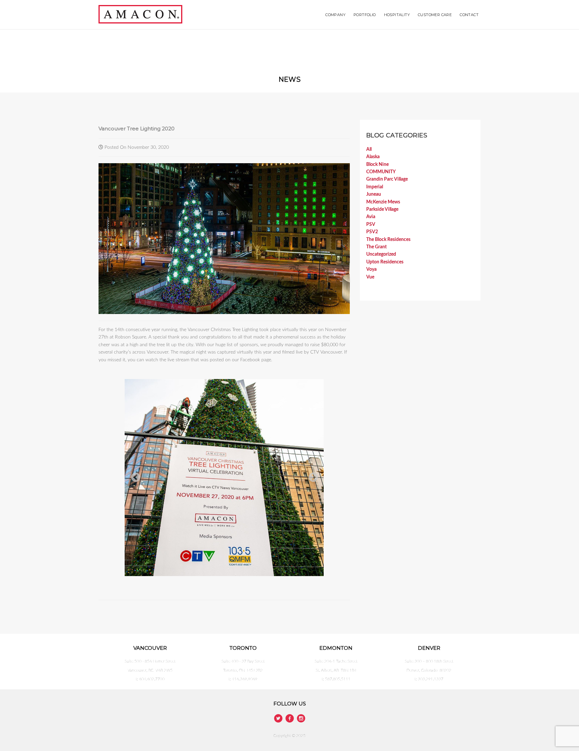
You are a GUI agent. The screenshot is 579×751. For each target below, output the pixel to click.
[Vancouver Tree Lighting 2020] (224, 238)
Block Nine (377, 164)
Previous (133, 475)
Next (311, 475)
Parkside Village (382, 209)
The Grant (376, 247)
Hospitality (397, 14)
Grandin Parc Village (387, 179)
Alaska (373, 156)
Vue (370, 277)
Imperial (374, 187)
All (369, 149)
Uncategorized (381, 254)
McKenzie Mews (383, 202)
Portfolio (364, 14)
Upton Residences (384, 262)
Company (335, 14)
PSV (370, 224)
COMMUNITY (381, 172)
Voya (371, 269)
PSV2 (372, 232)
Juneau (373, 194)
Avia (370, 216)
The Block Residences (388, 239)
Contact (469, 14)
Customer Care (435, 14)
